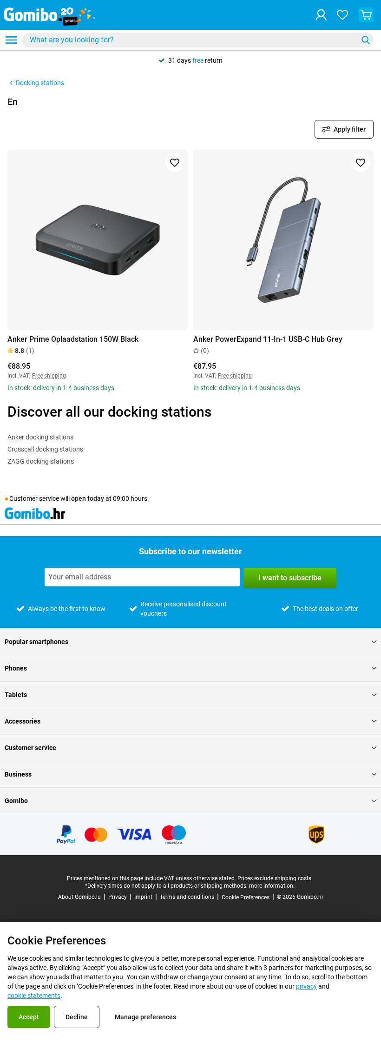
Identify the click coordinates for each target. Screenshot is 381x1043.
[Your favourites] (342, 15)
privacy (306, 986)
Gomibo (16, 800)
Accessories (22, 721)
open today (87, 498)
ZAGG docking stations (40, 461)
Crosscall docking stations (45, 449)
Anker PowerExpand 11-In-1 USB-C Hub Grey (267, 339)
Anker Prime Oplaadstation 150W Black (72, 339)
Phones (16, 668)
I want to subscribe (290, 577)
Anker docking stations (40, 437)
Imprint (143, 897)
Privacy (117, 897)
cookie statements (33, 995)
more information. (272, 886)
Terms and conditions (187, 897)
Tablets (16, 694)
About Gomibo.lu (79, 897)
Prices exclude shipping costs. (275, 878)
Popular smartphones (36, 641)
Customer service (30, 747)
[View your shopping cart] (366, 14)
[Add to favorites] (174, 162)
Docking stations (40, 82)
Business (18, 774)
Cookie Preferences (245, 897)
